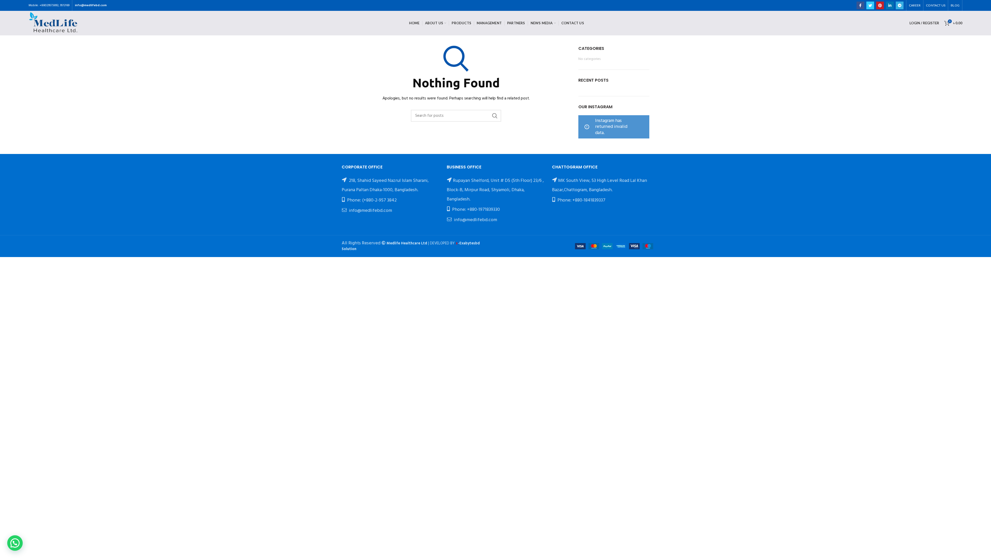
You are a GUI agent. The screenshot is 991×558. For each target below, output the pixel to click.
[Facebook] (860, 5)
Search (494, 116)
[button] (15, 543)
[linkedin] (890, 5)
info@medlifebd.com (91, 5)
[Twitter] (870, 5)
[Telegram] (900, 5)
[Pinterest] (880, 5)
